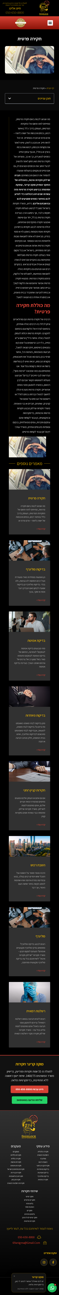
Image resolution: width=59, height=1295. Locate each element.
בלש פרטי (29, 1203)
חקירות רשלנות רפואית (15, 1183)
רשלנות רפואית (35, 1011)
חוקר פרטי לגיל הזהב (29, 1217)
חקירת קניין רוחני (43, 1165)
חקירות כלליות (16, 1155)
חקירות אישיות (15, 1165)
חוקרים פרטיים (29, 1200)
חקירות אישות (16, 1162)
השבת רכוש (37, 865)
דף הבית (50, 88)
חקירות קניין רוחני (34, 790)
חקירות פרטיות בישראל (15, 1169)
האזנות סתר (29, 1207)
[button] (50, 23)
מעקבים (16, 1151)
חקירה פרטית (36, 498)
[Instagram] (44, 1262)
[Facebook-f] (53, 1262)
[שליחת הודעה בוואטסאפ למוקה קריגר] (52, 1287)
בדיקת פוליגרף (43, 1176)
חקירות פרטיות (29, 1221)
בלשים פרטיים (29, 1214)
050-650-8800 (15, 12)
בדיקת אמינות (36, 640)
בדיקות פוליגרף (35, 569)
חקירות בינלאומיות (16, 1176)
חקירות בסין (15, 1179)
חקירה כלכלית (43, 1151)
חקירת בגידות (16, 1172)
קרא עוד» (41, 528)
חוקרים (29, 1210)
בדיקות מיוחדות (35, 715)
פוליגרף (40, 936)
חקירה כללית (16, 1158)
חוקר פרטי (29, 1196)
